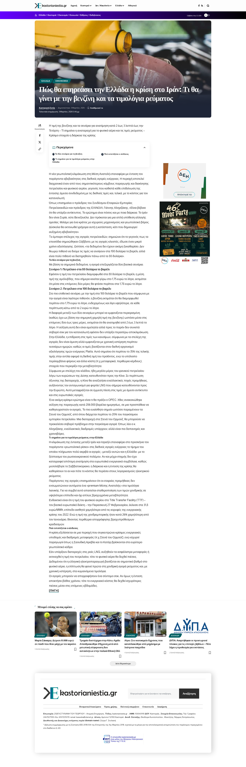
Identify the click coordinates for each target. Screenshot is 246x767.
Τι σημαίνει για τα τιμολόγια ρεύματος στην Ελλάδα (74, 160)
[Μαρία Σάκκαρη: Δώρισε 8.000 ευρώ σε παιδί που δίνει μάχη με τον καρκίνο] (56, 624)
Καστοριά (52, 15)
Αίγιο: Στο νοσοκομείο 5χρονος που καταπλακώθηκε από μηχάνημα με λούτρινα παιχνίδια (143, 644)
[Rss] (202, 5)
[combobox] (153, 694)
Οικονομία (63, 15)
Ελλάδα (42, 15)
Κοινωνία (74, 15)
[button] (208, 6)
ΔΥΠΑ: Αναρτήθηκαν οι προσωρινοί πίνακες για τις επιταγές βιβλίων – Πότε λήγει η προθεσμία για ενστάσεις (190, 644)
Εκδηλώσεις (95, 15)
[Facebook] (199, 5)
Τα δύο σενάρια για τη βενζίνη (68, 154)
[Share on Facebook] (39, 135)
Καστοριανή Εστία (47, 108)
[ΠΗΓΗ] (54, 590)
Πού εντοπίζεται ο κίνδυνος (116, 154)
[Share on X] (39, 142)
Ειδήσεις (84, 15)
